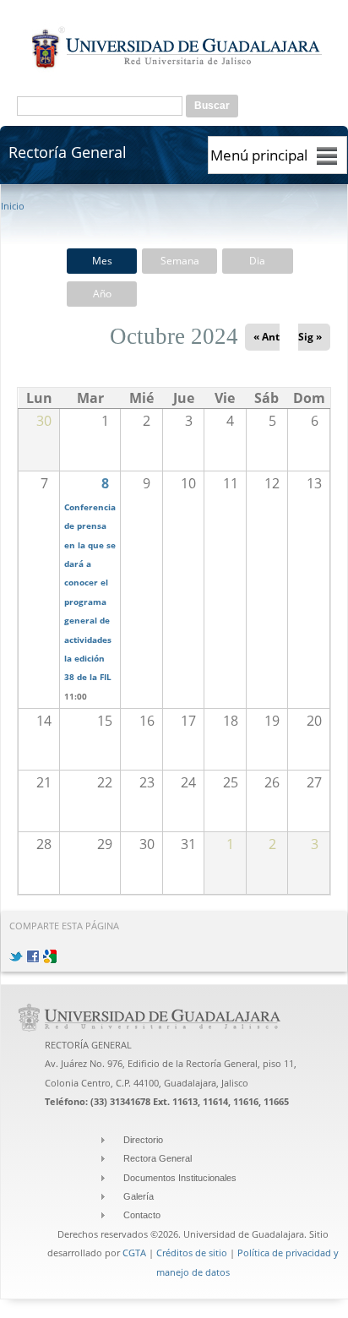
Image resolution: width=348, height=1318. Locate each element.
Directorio (143, 1140)
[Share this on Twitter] (16, 953)
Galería (138, 1196)
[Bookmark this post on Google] (50, 953)
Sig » (310, 337)
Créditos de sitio (191, 1252)
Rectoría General (67, 151)
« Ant (266, 337)
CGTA (134, 1252)
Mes (102, 260)
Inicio (12, 205)
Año (102, 293)
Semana (179, 260)
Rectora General (157, 1158)
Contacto (141, 1215)
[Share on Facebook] (33, 953)
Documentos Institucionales (180, 1178)
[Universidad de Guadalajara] (177, 68)
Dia (257, 260)
